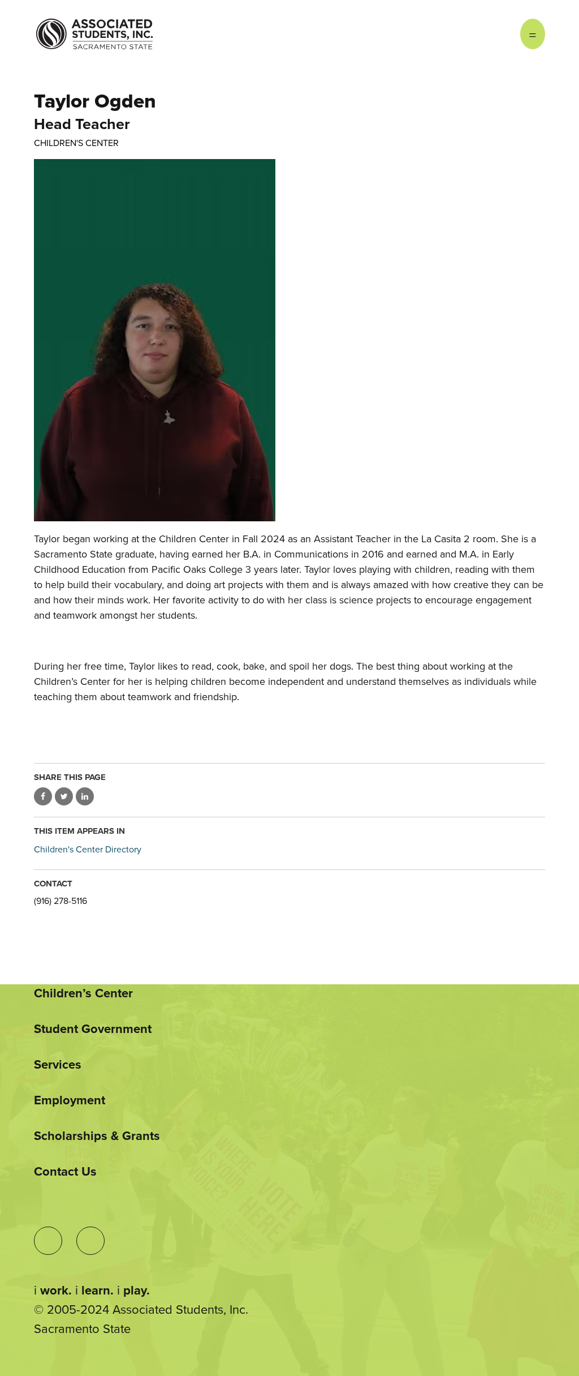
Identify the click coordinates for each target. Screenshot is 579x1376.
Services (57, 1064)
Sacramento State (82, 1329)
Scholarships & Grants (97, 1136)
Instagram (475, 34)
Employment (69, 1100)
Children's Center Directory (87, 849)
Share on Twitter (64, 796)
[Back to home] (94, 25)
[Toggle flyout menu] (532, 34)
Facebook (497, 34)
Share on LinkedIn (85, 796)
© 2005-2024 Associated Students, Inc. (141, 1309)
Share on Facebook (43, 796)
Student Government (93, 1029)
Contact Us (65, 1171)
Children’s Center (83, 993)
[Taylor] (289, 340)
